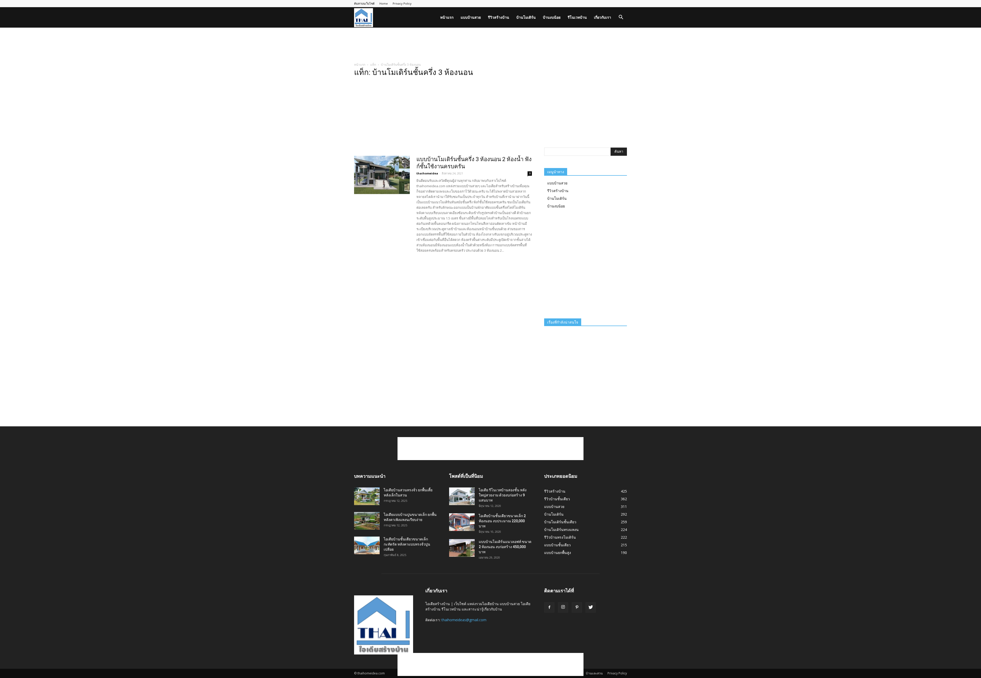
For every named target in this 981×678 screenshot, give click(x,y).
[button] (621, 17)
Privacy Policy (402, 3)
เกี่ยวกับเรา (602, 17)
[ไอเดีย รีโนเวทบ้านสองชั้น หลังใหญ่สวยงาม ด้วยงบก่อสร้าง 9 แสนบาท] (462, 496)
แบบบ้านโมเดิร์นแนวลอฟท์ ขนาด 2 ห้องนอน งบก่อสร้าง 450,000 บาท (505, 547)
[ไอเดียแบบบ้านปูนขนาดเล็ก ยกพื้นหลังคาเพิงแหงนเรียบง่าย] (367, 521)
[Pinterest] (577, 607)
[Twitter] (591, 607)
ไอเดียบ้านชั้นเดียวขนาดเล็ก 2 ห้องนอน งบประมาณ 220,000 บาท (502, 521)
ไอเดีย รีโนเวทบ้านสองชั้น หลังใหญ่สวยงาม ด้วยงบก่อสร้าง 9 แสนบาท (503, 495)
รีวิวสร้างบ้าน (498, 17)
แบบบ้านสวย (471, 17)
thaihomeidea (427, 173)
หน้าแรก (446, 17)
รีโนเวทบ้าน (577, 17)
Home (383, 3)
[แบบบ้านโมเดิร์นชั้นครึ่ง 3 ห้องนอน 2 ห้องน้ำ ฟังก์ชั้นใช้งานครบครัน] (382, 175)
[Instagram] (563, 607)
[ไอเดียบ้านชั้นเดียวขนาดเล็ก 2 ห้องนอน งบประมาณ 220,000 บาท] (462, 522)
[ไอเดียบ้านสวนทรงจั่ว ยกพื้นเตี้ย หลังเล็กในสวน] (367, 496)
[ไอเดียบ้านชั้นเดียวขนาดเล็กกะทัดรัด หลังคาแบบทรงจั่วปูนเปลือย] (367, 545)
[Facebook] (549, 607)
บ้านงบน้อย (551, 17)
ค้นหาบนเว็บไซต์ (364, 3)
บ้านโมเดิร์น (526, 17)
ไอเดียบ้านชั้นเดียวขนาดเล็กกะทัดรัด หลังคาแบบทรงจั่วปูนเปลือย (407, 544)
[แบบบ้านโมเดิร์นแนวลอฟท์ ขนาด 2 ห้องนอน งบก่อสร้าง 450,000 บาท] (462, 548)
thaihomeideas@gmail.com (463, 619)
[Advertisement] (490, 45)
